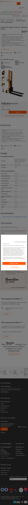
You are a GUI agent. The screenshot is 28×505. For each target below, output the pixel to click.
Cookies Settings (14, 267)
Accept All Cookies (14, 263)
